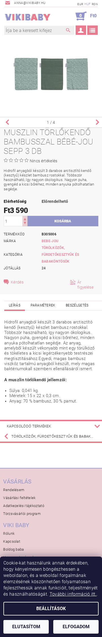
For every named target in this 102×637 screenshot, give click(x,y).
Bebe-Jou (50, 241)
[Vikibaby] (27, 16)
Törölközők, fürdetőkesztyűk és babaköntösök (60, 254)
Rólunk (8, 533)
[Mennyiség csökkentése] (24, 223)
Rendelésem (13, 490)
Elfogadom (76, 626)
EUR (80, 4)
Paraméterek (43, 305)
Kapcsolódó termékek (29, 426)
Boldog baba (13, 549)
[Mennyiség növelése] (24, 218)
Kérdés (17, 282)
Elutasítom (26, 626)
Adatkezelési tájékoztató (23, 506)
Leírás (14, 305)
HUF (87, 4)
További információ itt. (73, 594)
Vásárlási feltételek (19, 498)
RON (95, 4)
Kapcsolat (11, 541)
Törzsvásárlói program (22, 514)
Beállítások (51, 608)
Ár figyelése (85, 284)
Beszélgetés (77, 305)
